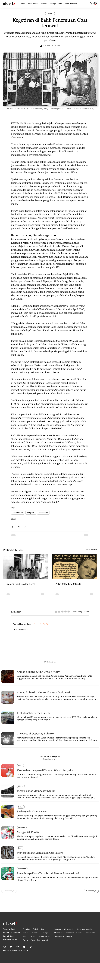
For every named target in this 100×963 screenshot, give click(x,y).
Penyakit (30, 512)
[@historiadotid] (18, 947)
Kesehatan (43, 512)
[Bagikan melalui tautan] (25, 527)
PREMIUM (50, 661)
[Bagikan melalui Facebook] (12, 527)
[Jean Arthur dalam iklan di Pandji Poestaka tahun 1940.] (74, 566)
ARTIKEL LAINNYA (50, 756)
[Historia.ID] (9, 3)
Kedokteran (18, 512)
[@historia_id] (11, 947)
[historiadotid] (5, 947)
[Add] (50, 79)
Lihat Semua (91, 549)
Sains (13, 519)
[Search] (91, 3)
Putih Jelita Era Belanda (68, 583)
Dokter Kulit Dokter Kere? (20, 583)
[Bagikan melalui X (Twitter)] (18, 527)
